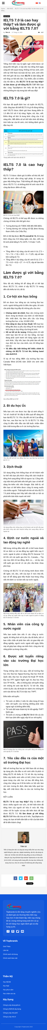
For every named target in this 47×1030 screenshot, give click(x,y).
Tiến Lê (7, 32)
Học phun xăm (8, 990)
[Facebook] (8, 931)
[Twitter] (18, 931)
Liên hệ (5, 950)
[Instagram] (13, 931)
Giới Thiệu (6, 946)
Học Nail (6, 986)
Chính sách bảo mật (10, 958)
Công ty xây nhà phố (10, 1013)
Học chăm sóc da (9, 993)
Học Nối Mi (7, 982)
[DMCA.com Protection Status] (8, 973)
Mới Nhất (6, 16)
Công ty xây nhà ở (9, 1017)
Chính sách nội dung (10, 954)
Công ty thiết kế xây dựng (12, 1009)
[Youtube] (23, 931)
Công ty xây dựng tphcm (11, 1005)
